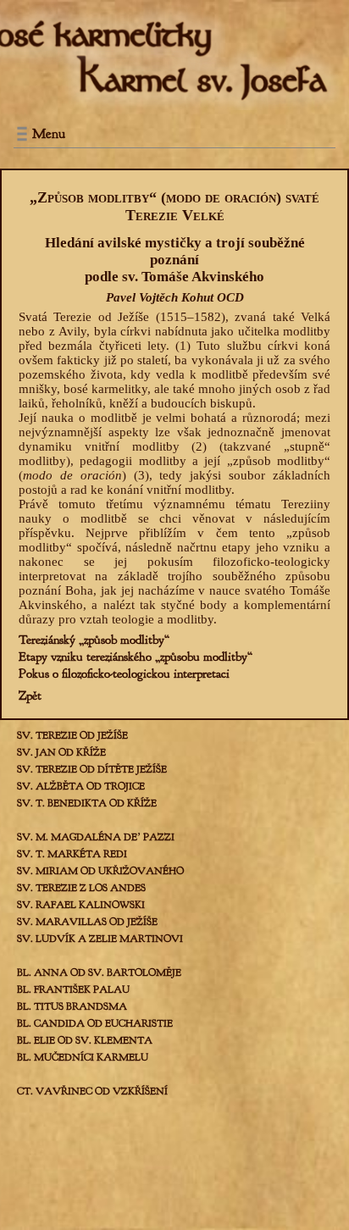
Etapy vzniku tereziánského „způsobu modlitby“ (135, 657)
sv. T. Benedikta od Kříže (87, 803)
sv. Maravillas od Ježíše (87, 921)
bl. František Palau (73, 989)
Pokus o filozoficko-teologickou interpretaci (124, 674)
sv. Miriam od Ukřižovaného (100, 871)
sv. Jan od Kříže (61, 752)
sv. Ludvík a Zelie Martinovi (100, 938)
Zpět (30, 696)
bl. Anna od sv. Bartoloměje (99, 972)
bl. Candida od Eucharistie (95, 1023)
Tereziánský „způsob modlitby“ (94, 640)
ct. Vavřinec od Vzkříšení (92, 1091)
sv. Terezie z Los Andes (81, 888)
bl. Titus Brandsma (72, 1006)
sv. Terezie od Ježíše (72, 735)
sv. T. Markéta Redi (72, 854)
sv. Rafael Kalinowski (81, 904)
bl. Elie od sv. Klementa (84, 1040)
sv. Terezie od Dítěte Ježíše (92, 769)
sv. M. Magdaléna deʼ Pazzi (95, 837)
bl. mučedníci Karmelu (82, 1057)
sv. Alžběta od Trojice (81, 786)
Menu (48, 133)
